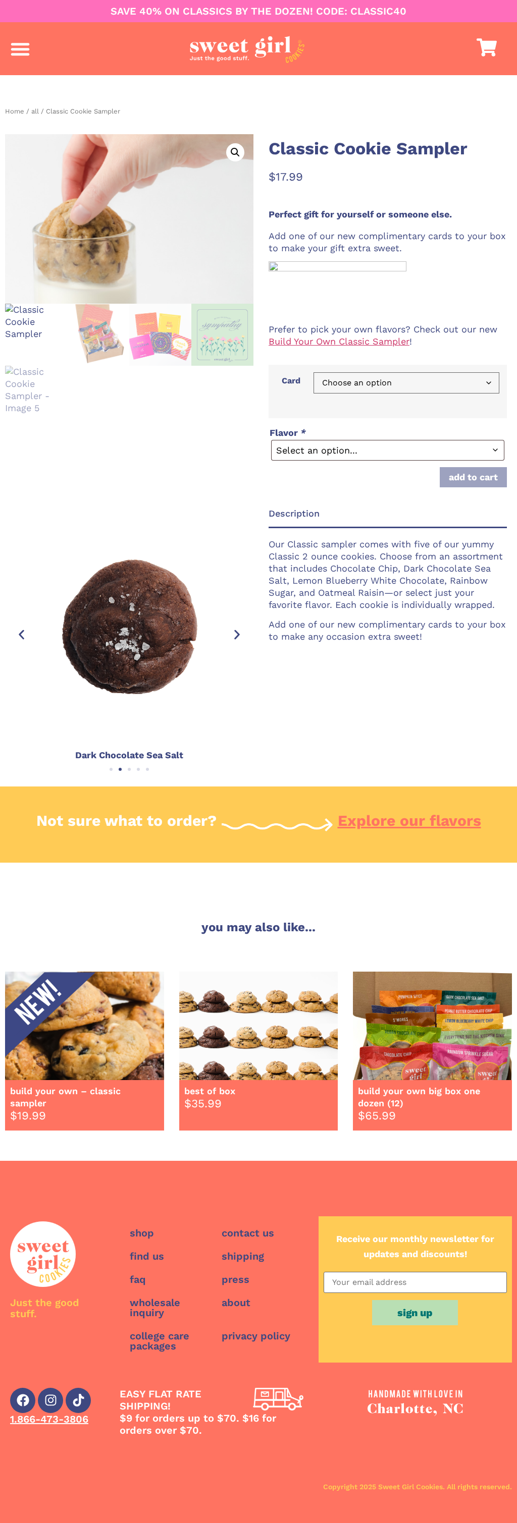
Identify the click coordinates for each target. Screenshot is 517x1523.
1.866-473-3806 (49, 1419)
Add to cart (473, 477)
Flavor (288, 432)
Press (235, 1279)
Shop (142, 1233)
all (35, 111)
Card (291, 381)
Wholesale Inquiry (155, 1307)
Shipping (243, 1256)
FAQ (138, 1279)
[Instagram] (50, 1400)
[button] (20, 49)
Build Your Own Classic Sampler (339, 341)
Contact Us (248, 1233)
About (236, 1302)
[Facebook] (22, 1400)
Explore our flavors (409, 820)
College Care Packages (159, 1341)
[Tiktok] (78, 1400)
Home (14, 111)
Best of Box (209, 1091)
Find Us (147, 1256)
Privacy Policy (256, 1336)
